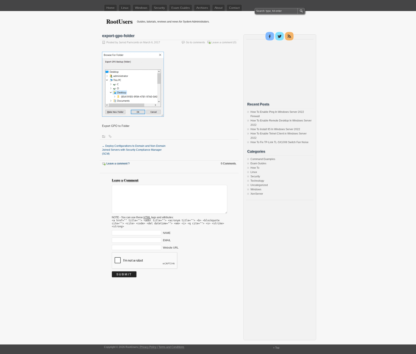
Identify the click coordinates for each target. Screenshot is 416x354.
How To (254, 167)
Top (277, 347)
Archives (202, 8)
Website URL (171, 247)
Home (110, 8)
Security (159, 8)
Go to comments (195, 42)
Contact (234, 8)
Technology (257, 180)
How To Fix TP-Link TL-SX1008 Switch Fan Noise (279, 142)
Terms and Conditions (171, 347)
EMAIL (167, 240)
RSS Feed (289, 36)
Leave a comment (221, 42)
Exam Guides (180, 8)
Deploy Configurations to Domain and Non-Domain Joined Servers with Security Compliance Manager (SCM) (134, 149)
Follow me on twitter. (279, 36)
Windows (141, 8)
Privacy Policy (148, 347)
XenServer (256, 193)
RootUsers (119, 21)
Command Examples (262, 159)
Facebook (269, 36)
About (218, 8)
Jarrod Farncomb (129, 42)
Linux (124, 8)
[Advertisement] (279, 71)
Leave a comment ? (118, 163)
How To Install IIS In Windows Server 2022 (275, 129)
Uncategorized (259, 185)
